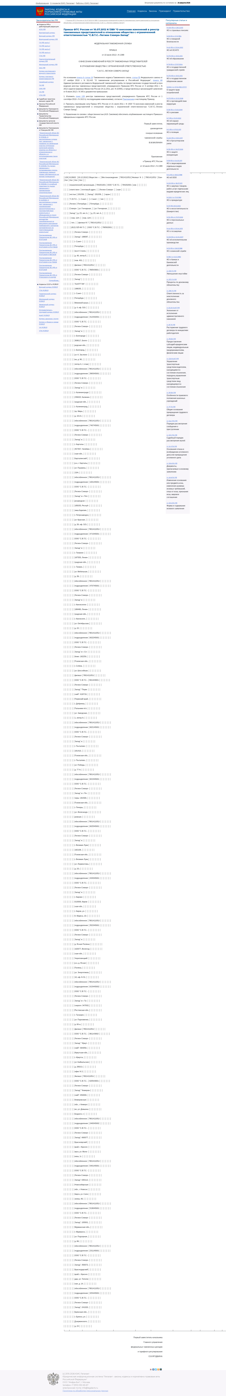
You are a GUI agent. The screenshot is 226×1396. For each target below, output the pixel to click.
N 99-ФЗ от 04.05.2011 (174, 161)
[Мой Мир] (161, 1369)
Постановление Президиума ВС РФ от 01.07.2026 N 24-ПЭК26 (48, 260)
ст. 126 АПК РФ (172, 463)
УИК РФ (42, 88)
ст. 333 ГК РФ (171, 271)
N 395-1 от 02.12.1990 (174, 257)
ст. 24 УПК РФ (172, 446)
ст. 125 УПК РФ (172, 435)
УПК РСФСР (44, 331)
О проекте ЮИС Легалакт (62, 3)
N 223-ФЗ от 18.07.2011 (174, 183)
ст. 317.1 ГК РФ (172, 279)
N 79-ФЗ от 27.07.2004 (175, 64)
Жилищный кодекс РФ (48, 64)
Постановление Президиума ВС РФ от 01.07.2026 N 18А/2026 (48, 252)
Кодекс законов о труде (48, 319)
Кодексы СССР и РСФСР (48, 284)
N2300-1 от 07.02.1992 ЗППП (177, 87)
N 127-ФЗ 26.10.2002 (174, 206)
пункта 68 (157, 80)
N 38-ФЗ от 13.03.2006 (174, 110)
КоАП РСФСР (44, 315)
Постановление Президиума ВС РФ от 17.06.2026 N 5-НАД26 (48, 275)
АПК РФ (42, 29)
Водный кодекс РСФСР (48, 287)
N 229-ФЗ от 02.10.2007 (175, 237)
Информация (42, 3)
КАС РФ (42, 68)
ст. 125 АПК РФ (172, 503)
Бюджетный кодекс (47, 33)
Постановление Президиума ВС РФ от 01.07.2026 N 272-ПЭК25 (48, 245)
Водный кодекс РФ (47, 36)
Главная (131, 11)
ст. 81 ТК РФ (171, 325)
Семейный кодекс (46, 82)
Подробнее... (54, 280)
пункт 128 (80, 96)
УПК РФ (42, 95)
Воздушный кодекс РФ (48, 39)
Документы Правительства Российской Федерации (49, 116)
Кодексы (142, 11)
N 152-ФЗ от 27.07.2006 (175, 217)
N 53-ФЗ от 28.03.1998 (174, 248)
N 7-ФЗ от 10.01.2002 (174, 118)
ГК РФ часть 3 (44, 49)
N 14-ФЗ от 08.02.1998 (174, 175)
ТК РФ (41, 85)
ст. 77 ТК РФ (171, 407)
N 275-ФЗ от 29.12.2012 (175, 76)
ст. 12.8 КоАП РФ (173, 359)
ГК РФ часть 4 (44, 52)
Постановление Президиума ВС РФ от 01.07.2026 (48, 237)
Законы (153, 11)
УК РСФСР (43, 327)
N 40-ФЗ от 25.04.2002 (175, 47)
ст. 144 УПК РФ (172, 421)
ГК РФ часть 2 (44, 46)
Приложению (128, 99)
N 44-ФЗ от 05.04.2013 (175, 228)
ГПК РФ (42, 56)
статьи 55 (136, 78)
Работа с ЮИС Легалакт (87, 3)
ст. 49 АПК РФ (172, 477)
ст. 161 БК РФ (171, 393)
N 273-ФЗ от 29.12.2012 (175, 56)
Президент (165, 11)
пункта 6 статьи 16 (85, 78)
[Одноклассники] (158, 1369)
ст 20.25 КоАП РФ (173, 308)
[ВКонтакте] (153, 1369)
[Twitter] (156, 1369)
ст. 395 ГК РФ (171, 291)
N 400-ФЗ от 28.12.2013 (175, 28)
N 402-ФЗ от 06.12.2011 (175, 138)
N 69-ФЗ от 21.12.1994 (174, 36)
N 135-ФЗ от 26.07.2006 (175, 149)
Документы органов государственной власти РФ (49, 123)
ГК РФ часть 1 (44, 43)
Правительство (181, 11)
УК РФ (41, 92)
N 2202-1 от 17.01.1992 (174, 197)
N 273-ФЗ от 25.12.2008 (175, 98)
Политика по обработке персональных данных (85, 1391)
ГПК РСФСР (43, 290)
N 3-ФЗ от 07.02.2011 (174, 129)
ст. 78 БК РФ (171, 339)
